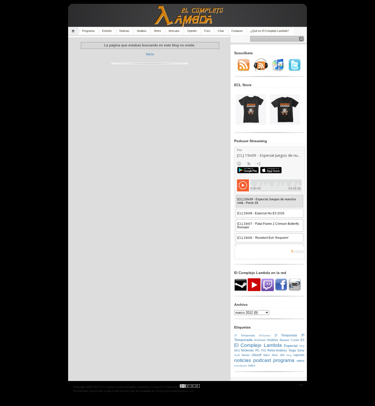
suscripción (240, 365)
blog (289, 355)
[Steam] (240, 290)
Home (74, 31)
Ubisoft (256, 355)
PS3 (263, 350)
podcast (262, 360)
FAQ (301, 346)
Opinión (192, 30)
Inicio (150, 54)
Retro (157, 30)
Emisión (107, 30)
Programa (88, 30)
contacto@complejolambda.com (174, 390)
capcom (298, 355)
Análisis (141, 30)
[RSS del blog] (243, 70)
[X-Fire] (294, 290)
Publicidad (171, 386)
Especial (290, 346)
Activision (260, 340)
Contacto (237, 30)
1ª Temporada (244, 335)
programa (283, 360)
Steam (245, 355)
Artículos (174, 30)
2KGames (264, 335)
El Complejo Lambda (258, 345)
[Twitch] (267, 290)
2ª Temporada (285, 335)
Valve (266, 355)
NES (237, 350)
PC (257, 350)
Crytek (295, 340)
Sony (300, 350)
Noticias (124, 30)
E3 (302, 340)
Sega (292, 350)
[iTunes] (278, 70)
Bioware (285, 340)
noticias (242, 360)
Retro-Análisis (277, 350)
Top (300, 384)
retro (300, 361)
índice (251, 365)
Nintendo (247, 350)
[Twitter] (294, 70)
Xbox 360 (278, 355)
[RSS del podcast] (261, 70)
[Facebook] (281, 290)
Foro (207, 30)
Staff (237, 355)
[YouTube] (254, 290)
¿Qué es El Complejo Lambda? (269, 30)
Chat (221, 30)
